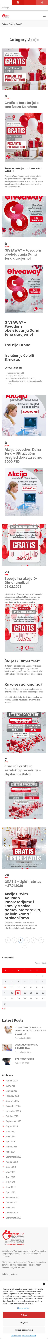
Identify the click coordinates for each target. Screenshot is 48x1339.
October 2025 (12, 1116)
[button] (44, 1283)
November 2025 (13, 1111)
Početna (5, 24)
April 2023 (10, 1177)
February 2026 (12, 1096)
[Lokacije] (6, 2)
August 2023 (12, 1162)
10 (5, 987)
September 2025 (13, 1121)
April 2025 (10, 1141)
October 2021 (12, 1202)
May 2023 (10, 1172)
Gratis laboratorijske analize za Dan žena (22, 105)
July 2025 (10, 1131)
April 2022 (10, 1192)
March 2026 (11, 1091)
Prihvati (24, 1315)
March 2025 (11, 1146)
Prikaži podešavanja (24, 1330)
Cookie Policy (16, 1336)
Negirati (24, 1322)
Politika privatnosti (29, 1336)
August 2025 (12, 1126)
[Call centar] (42, 2)
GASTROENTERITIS (24, 1058)
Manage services (23, 1308)
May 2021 (10, 1207)
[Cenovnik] (30, 2)
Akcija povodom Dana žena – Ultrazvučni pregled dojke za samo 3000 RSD (23, 455)
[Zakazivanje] (18, 2)
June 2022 (11, 1187)
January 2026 (12, 1101)
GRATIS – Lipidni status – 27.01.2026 (23, 883)
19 (18, 993)
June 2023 (11, 1167)
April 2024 (10, 1152)
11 (11, 987)
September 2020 (13, 1218)
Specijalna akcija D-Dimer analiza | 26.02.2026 (21, 582)
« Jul (4, 1008)
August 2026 (12, 1080)
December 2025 (13, 1106)
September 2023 (13, 1157)
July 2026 (10, 1086)
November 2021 (13, 1197)
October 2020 (12, 1212)
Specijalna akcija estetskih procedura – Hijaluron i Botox (23, 770)
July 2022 (10, 1182)
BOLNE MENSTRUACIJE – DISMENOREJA (27, 1046)
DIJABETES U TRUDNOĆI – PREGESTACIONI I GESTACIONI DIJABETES (30, 1030)
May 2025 (10, 1136)
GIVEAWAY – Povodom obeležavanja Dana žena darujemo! (23, 254)
